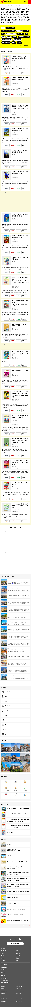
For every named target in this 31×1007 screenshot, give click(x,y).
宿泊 (25, 784)
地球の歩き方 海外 (10, 27)
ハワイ (6, 710)
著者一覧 (3, 975)
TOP (2, 5)
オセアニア (7, 705)
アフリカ (7, 729)
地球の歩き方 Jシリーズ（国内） (8, 30)
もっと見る (25, 925)
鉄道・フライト (15, 796)
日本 (6, 734)
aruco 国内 (26, 30)
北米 (6, 696)
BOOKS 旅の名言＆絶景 (7, 39)
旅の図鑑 (14, 36)
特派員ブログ (4, 967)
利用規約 (3, 988)
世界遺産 (15, 790)
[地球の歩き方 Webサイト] (6, 1)
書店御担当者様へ (4, 991)
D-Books (19, 42)
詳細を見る (24, 72)
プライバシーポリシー (20, 986)
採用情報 (3, 993)
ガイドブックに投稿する (20, 991)
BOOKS (13, 42)
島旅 (27, 33)
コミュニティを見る (15, 943)
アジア (6, 720)
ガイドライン (18, 988)
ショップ (25, 796)
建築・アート (15, 784)
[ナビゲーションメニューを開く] (29, 2)
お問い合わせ (18, 993)
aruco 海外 (19, 30)
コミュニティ (4, 978)
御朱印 (3, 36)
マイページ (19, 980)
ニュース (3, 972)
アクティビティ (6, 796)
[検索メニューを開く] (25, 2)
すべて (3, 27)
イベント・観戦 (6, 790)
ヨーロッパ (7, 691)
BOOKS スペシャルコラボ (24, 36)
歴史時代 (9, 36)
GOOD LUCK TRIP (5, 982)
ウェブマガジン (4, 964)
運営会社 (3, 986)
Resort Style (21, 33)
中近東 (6, 724)
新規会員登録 (5, 980)
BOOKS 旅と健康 (17, 39)
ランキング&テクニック (11, 33)
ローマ (13, 583)
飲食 (6, 784)
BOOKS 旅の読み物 (6, 42)
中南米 (6, 701)
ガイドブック (6, 5)
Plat (3, 33)
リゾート (7, 715)
